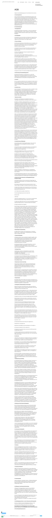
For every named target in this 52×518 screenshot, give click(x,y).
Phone (2, 516)
